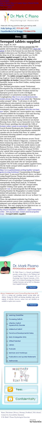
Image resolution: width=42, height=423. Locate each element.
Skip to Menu (5, 3)
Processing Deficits (15, 319)
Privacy (16, 412)
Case (8, 189)
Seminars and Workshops (18, 353)
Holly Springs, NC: (15, 28)
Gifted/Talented (15, 341)
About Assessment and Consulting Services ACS (19, 293)
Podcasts (12, 349)
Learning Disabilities (16, 315)
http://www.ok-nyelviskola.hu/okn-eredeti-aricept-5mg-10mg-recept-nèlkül (19, 98)
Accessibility (4, 1)
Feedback (29, 412)
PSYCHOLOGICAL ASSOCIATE (24, 268)
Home (3, 412)
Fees (19, 389)
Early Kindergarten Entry (17, 337)
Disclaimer (9, 412)
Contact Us (4, 415)
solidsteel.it (22, 210)
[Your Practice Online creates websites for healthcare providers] (35, 422)
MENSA (11, 345)
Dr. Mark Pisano (26, 265)
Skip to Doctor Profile (31, 3)
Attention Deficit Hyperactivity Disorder (17, 324)
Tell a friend (36, 412)
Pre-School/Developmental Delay (21, 333)
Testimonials (13, 361)
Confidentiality (25, 398)
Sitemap (22, 412)
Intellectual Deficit (15, 329)
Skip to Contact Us (7, 5)
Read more (33, 287)
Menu (18, 36)
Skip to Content (16, 3)
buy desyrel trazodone (8, 210)
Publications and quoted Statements (22, 357)
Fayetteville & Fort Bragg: (18, 31)
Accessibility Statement (16, 415)
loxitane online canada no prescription (14, 126)
